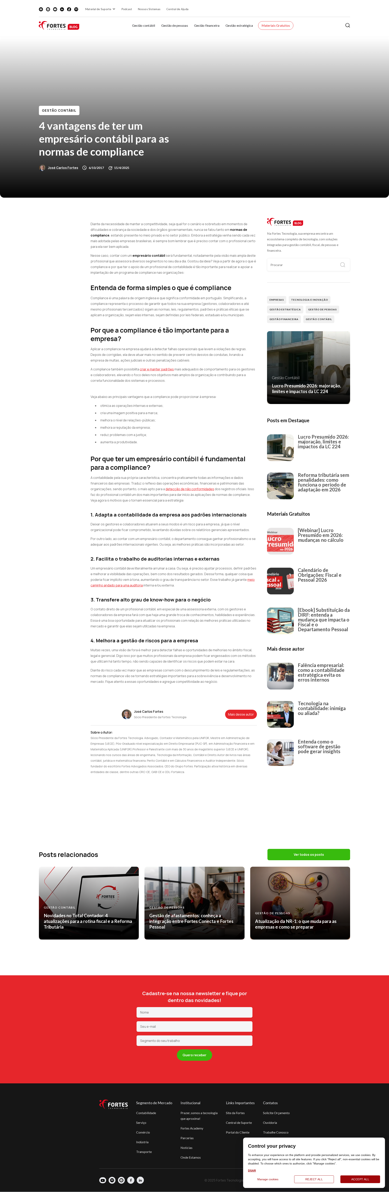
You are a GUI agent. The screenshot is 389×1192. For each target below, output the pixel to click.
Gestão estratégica (239, 25)
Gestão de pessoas (174, 25)
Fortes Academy (192, 1128)
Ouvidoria (270, 1122)
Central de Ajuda (177, 9)
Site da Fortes (235, 1113)
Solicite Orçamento (276, 1113)
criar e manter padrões (157, 369)
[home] (59, 25)
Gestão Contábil (59, 110)
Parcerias (187, 1138)
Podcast (126, 9)
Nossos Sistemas (149, 9)
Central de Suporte (239, 1122)
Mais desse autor (241, 714)
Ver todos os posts (309, 854)
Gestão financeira (206, 25)
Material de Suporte (98, 9)
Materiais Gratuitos (276, 25)
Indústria (142, 1142)
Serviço (141, 1122)
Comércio (143, 1132)
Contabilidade (146, 1113)
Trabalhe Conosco (276, 1132)
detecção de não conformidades (190, 489)
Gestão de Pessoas (322, 309)
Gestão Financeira (283, 319)
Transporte (144, 1152)
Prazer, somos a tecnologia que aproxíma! (199, 1115)
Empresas (276, 299)
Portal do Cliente (237, 1132)
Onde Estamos (191, 1157)
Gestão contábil (143, 25)
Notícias (186, 1148)
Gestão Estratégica (285, 309)
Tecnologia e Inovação (309, 299)
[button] (100, 9)
